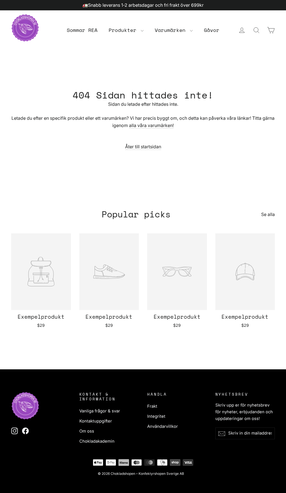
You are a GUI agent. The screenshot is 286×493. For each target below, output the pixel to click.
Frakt (152, 406)
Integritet (156, 416)
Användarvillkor (162, 426)
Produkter (124, 30)
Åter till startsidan (143, 146)
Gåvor (211, 30)
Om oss (86, 431)
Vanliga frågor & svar (99, 411)
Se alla (268, 214)
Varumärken (172, 30)
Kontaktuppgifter (95, 421)
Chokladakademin (97, 441)
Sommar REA (82, 30)
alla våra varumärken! (151, 125)
